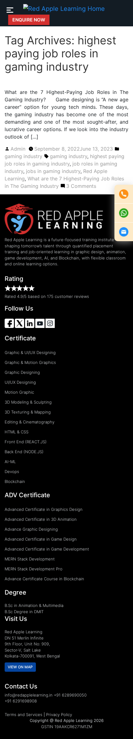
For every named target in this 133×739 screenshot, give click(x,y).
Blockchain (15, 481)
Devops (12, 471)
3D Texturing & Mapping (28, 411)
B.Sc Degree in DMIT (24, 611)
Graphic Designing (22, 372)
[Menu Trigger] (9, 9)
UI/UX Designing (20, 382)
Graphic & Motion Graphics (30, 362)
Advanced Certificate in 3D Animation (41, 519)
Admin (18, 149)
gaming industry (23, 156)
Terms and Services (23, 714)
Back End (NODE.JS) (24, 451)
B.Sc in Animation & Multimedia (34, 605)
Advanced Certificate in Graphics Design (44, 509)
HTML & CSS (16, 431)
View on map (20, 667)
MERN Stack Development (30, 558)
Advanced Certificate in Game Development (47, 549)
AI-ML (10, 461)
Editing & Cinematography (29, 421)
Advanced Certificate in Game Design (41, 539)
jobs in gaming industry (53, 171)
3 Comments (81, 186)
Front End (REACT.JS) (26, 441)
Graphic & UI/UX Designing (30, 352)
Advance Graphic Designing (31, 529)
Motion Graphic (19, 392)
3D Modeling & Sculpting (28, 402)
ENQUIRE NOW (29, 20)
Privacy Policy (59, 714)
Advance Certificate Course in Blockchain (44, 578)
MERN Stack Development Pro (33, 568)
